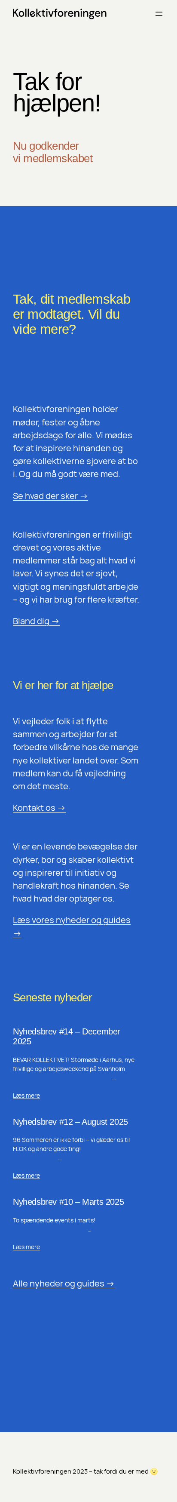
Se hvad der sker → (50, 496)
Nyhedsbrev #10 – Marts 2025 (68, 1202)
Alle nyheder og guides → (64, 1283)
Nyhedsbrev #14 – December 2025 (66, 1036)
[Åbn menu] (159, 14)
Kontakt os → (39, 807)
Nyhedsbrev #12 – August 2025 (70, 1121)
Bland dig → (36, 621)
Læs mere (26, 1095)
